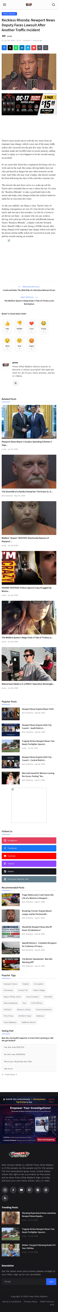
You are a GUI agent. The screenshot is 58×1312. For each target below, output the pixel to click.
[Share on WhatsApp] (16, 47)
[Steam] (37, 1190)
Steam (11, 871)
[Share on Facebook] (4, 47)
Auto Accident (32, 997)
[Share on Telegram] (27, 47)
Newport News (10, 984)
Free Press (8, 1016)
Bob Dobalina (7, 496)
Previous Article (31, 287)
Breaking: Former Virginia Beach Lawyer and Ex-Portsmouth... (37, 912)
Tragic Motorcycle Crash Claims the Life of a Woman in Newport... (38, 896)
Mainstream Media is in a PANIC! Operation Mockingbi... (28, 684)
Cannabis (48, 997)
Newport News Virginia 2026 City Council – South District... (37, 727)
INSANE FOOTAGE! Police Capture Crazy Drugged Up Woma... (27, 589)
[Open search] (53, 4)
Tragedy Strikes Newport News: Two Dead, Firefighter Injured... (38, 743)
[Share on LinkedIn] (21, 47)
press (15, 362)
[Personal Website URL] (46, 1190)
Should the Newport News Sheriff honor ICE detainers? (37, 929)
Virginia (26, 984)
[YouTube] (21, 1190)
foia (24, 1003)
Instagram (12, 840)
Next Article (27, 297)
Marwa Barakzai (10, 1003)
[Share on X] (10, 47)
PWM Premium (47, 1301)
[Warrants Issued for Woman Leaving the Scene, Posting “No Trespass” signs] (11, 778)
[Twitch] (29, 1190)
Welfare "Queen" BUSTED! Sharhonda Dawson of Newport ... (25, 539)
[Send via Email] (33, 47)
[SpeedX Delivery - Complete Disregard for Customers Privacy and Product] (11, 948)
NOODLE (8, 1009)
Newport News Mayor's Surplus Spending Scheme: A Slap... (27, 443)
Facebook (12, 848)
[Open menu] (4, 4)
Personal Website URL (18, 879)
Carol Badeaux (10, 1022)
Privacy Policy (30, 1301)
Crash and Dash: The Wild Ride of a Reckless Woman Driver (29, 290)
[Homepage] (29, 4)
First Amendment (43, 1009)
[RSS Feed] (15, 383)
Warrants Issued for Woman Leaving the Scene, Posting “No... (38, 775)
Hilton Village (39, 990)
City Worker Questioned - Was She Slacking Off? (37, 961)
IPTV (52, 1305)
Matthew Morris (28, 1022)
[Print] (39, 47)
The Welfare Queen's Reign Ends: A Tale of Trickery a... (27, 637)
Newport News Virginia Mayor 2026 (38, 709)
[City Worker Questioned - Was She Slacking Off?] (11, 964)
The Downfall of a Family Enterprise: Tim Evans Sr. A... (27, 491)
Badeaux (40, 1016)
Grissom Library (24, 1009)
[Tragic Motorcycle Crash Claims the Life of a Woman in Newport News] (11, 899)
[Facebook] (13, 1190)
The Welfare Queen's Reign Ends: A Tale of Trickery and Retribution (29, 302)
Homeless (8, 990)
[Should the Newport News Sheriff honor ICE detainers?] (11, 932)
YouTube (11, 856)
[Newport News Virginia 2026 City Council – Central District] (11, 762)
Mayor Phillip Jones (12, 997)
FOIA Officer (36, 1003)
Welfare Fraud (25, 1016)
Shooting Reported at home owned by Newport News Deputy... (39, 1215)
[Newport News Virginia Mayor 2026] (11, 714)
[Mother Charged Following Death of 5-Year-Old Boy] (11, 1250)
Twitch (11, 864)
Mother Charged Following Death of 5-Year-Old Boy (39, 1247)
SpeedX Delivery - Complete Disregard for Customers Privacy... (39, 945)
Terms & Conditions (11, 1301)
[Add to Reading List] (45, 47)
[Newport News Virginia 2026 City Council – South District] (11, 730)
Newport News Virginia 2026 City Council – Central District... (37, 759)
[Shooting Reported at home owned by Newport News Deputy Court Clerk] (11, 1218)
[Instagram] (5, 1190)
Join (51, 1281)
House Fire (23, 990)
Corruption (39, 984)
